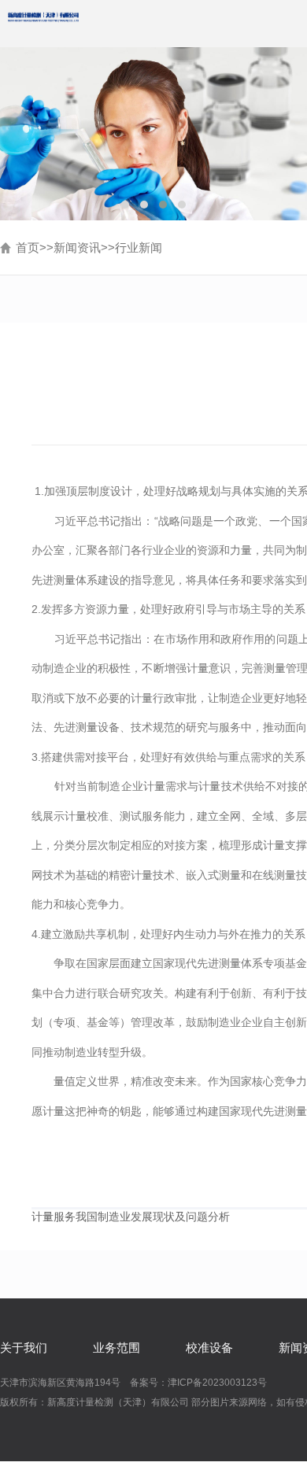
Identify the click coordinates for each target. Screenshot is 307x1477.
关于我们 (23, 1347)
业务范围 (116, 1347)
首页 (27, 247)
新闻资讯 (77, 247)
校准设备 (209, 1347)
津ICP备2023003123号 (217, 1382)
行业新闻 (138, 247)
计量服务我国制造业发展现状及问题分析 (130, 1216)
